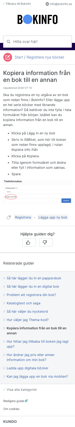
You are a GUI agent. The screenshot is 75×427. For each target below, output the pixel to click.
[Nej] (45, 242)
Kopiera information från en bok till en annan (36, 330)
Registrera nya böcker (45, 57)
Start (19, 57)
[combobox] (37, 41)
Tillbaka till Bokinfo (18, 3)
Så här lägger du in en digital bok (33, 286)
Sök (63, 41)
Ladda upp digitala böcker (27, 368)
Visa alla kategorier (22, 389)
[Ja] (29, 242)
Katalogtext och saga (23, 303)
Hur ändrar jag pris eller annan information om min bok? (30, 357)
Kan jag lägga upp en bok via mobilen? (37, 376)
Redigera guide (13, 401)
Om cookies (11, 409)
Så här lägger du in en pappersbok (34, 278)
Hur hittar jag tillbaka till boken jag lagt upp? (38, 343)
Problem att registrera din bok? (31, 295)
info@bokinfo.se (61, 4)
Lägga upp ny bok (53, 217)
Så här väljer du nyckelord (27, 311)
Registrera (23, 217)
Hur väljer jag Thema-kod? (28, 320)
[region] (37, 142)
